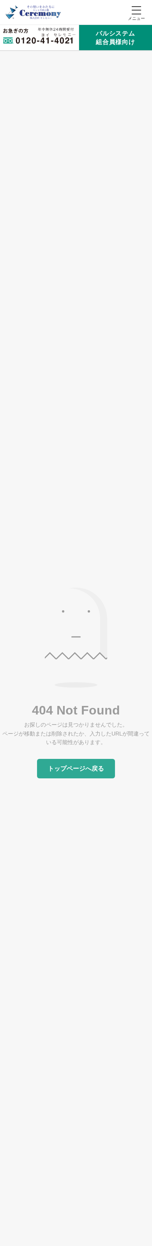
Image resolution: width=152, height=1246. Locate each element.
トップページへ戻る (76, 768)
